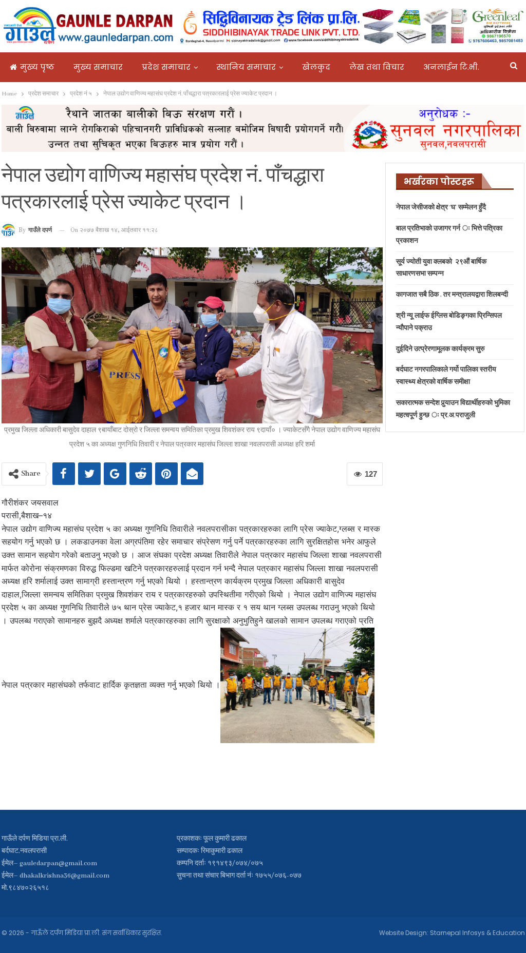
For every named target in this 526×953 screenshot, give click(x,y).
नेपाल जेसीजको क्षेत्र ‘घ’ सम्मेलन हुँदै (441, 207)
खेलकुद (316, 67)
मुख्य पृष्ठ (37, 67)
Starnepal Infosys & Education (477, 932)
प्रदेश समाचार (166, 67)
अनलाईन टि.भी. (451, 67)
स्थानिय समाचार (246, 67)
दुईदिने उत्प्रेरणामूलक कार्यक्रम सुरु (440, 349)
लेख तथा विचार (376, 67)
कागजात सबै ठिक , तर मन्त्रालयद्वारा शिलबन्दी (452, 294)
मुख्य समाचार (98, 67)
